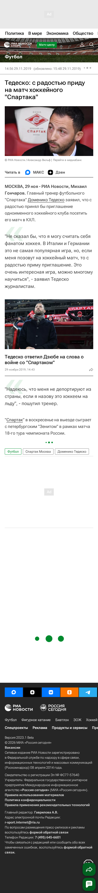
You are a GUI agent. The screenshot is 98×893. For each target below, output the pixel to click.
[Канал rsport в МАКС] (14, 692)
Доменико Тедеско (46, 199)
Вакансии (12, 747)
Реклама (40, 728)
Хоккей (91, 720)
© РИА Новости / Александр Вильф (27, 160)
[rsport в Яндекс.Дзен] (32, 692)
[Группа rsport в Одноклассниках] (69, 692)
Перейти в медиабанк (67, 160)
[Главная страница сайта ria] (5, 44)
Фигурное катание (36, 720)
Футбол (13, 451)
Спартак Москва (38, 451)
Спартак (14, 419)
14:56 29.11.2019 (18, 68)
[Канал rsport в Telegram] (88, 692)
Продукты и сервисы (69, 728)
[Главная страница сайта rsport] (28, 44)
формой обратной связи (48, 832)
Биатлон (62, 720)
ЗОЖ (77, 720)
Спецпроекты (16, 728)
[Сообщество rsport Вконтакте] (51, 692)
